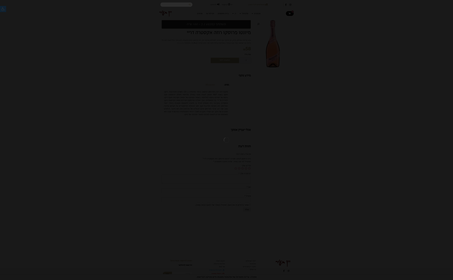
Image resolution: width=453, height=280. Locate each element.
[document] (226, 140)
